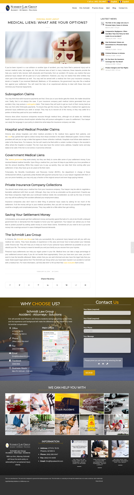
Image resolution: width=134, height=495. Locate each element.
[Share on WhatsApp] (29, 285)
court (10, 136)
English (114, 1)
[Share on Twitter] (19, 285)
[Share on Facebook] (10, 285)
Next (125, 452)
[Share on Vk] (66, 285)
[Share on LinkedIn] (47, 285)
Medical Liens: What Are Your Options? (48, 22)
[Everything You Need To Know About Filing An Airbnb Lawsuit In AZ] (132, 247)
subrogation (31, 104)
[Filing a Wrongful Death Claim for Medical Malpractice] (1, 247)
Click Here (16, 363)
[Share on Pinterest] (38, 285)
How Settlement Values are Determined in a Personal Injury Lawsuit (99, 462)
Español (125, 1)
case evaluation (69, 262)
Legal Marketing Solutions (12, 481)
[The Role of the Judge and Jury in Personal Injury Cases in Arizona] (79, 448)
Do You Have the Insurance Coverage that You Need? (120, 461)
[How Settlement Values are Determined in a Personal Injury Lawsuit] (99, 448)
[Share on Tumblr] (57, 285)
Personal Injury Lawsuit (47, 19)
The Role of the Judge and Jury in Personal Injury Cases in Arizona (79, 461)
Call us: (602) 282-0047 (97, 1)
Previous (74, 452)
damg (56, 271)
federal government (16, 159)
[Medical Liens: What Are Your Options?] (47, 47)
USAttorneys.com (24, 481)
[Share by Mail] (85, 285)
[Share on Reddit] (76, 285)
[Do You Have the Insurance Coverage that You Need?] (120, 448)
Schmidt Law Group (24, 239)
